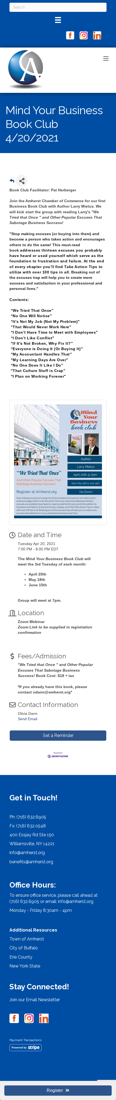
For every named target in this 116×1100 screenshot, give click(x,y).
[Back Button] (12, 182)
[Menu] (58, 20)
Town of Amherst (26, 939)
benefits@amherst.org (31, 861)
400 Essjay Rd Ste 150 (31, 834)
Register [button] (55, 1090)
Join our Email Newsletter (34, 999)
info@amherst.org (27, 852)
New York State (24, 966)
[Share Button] (22, 181)
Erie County (20, 957)
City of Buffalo (23, 947)
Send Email (27, 719)
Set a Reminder (58, 735)
